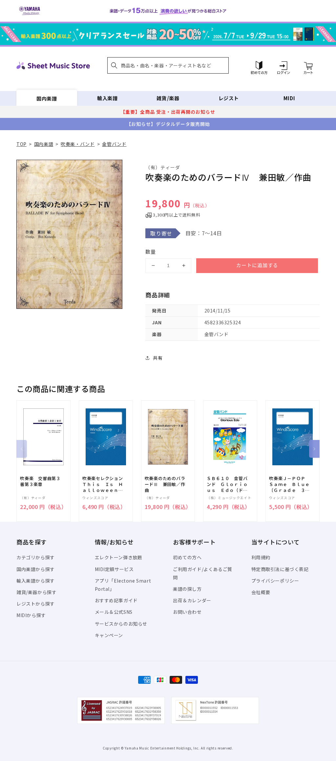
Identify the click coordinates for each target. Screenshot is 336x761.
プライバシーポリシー (275, 580)
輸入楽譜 (107, 98)
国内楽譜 (46, 98)
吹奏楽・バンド (77, 144)
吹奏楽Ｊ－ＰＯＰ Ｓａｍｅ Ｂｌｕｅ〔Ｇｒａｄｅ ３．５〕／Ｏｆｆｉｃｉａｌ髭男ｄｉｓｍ (289, 484)
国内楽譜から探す (35, 569)
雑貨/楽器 (168, 98)
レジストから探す (35, 603)
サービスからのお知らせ (121, 623)
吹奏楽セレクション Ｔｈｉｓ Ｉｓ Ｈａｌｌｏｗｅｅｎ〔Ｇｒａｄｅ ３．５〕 (105, 484)
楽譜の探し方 (187, 589)
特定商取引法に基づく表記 (280, 569)
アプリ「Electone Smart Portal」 (123, 584)
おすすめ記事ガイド (116, 600)
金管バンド (114, 144)
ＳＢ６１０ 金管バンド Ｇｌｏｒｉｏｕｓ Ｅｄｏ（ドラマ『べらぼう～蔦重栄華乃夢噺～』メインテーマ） (227, 484)
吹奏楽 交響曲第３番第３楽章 (40, 481)
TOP (21, 144)
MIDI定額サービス (114, 569)
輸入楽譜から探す (35, 580)
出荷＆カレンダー (192, 600)
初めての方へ (187, 557)
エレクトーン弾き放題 (118, 557)
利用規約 (260, 557)
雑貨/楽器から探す (36, 592)
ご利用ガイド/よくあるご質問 (202, 573)
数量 (150, 251)
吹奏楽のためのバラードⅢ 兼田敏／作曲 (165, 484)
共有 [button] (157, 358)
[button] (168, 65)
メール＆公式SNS (114, 612)
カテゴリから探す (35, 557)
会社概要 (260, 592)
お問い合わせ (187, 612)
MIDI (289, 98)
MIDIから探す (31, 615)
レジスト (229, 98)
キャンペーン (109, 635)
